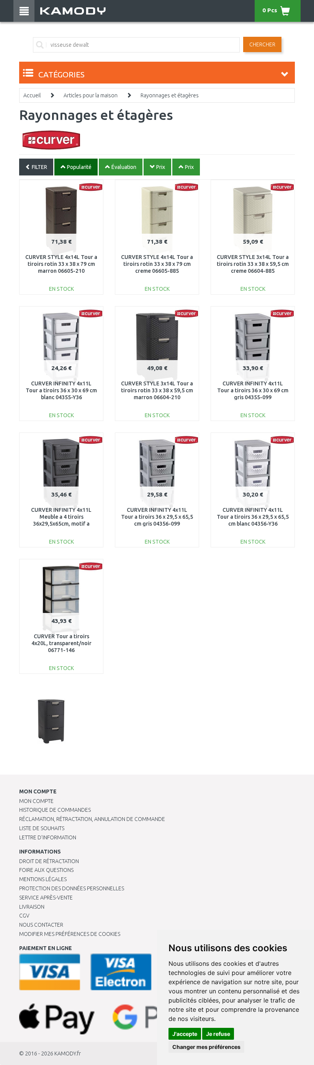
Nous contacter (41, 925)
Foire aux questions (46, 870)
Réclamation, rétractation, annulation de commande (92, 819)
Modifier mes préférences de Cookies (69, 934)
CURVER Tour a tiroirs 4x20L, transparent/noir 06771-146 (61, 643)
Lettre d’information (47, 837)
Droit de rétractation (49, 861)
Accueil (32, 95)
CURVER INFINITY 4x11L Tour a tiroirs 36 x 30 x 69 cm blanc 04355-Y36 (61, 390)
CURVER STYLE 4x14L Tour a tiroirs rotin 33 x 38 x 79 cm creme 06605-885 (157, 264)
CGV (24, 916)
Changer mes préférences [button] (206, 1047)
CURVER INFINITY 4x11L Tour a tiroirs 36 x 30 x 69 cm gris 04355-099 (252, 390)
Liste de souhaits (41, 828)
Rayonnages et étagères (170, 95)
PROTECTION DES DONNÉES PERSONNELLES (71, 888)
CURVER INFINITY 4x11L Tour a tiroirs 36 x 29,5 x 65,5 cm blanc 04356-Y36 (253, 517)
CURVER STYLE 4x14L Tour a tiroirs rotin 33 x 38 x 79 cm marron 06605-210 (61, 264)
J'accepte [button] (184, 1034)
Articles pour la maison (91, 95)
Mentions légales (43, 879)
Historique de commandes (55, 810)
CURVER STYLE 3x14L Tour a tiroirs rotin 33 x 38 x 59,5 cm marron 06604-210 (157, 390)
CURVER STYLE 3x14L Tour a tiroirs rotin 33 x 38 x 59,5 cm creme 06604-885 (253, 264)
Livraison (31, 907)
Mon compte (36, 801)
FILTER (39, 167)
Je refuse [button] (218, 1034)
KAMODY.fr (67, 1053)
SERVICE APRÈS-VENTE (46, 898)
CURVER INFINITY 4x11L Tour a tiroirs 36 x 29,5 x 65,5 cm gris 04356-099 (157, 517)
